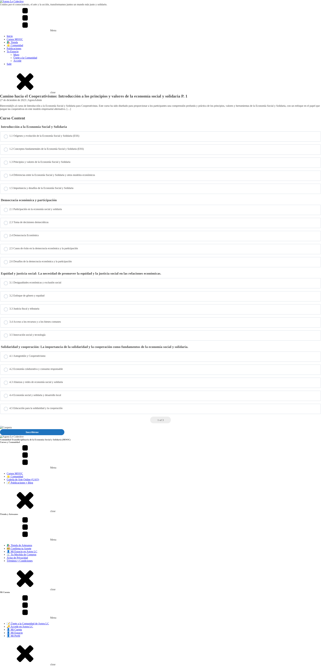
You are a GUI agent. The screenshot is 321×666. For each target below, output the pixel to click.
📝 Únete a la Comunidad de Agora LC (28, 623)
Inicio (10, 36)
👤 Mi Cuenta (14, 629)
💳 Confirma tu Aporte (19, 548)
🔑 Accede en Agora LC (20, 626)
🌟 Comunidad (15, 45)
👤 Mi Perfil (13, 635)
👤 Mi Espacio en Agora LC (22, 551)
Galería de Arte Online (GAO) (23, 479)
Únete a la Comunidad (25, 57)
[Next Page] (168, 420)
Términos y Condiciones (20, 560)
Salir (9, 63)
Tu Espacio (13, 51)
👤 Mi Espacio (15, 632)
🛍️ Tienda (12, 42)
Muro (16, 54)
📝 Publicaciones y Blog (20, 482)
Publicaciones (14, 48)
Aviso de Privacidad (17, 557)
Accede (17, 60)
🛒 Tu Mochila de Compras (21, 554)
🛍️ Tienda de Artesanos (19, 545)
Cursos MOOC (15, 39)
